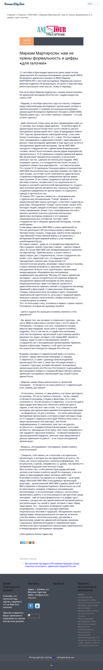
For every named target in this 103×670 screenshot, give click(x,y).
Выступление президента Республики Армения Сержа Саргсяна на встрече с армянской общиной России (52, 565)
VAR (54, 657)
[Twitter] (24, 542)
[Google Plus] (33, 542)
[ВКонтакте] (21, 542)
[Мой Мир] (30, 542)
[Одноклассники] (27, 542)
